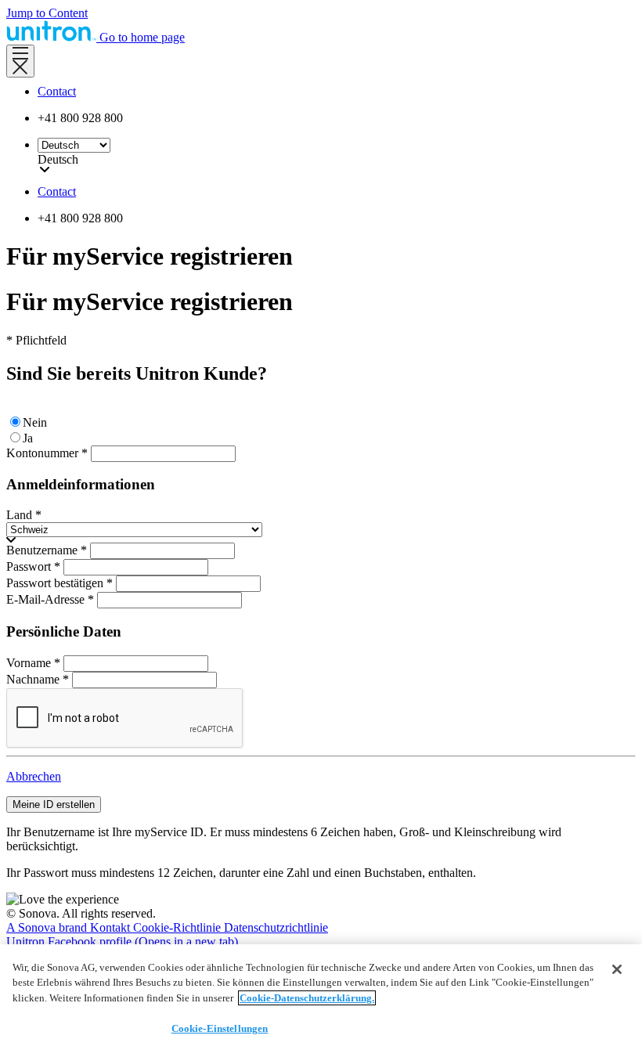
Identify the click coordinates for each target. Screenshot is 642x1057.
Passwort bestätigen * (59, 583)
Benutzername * (46, 550)
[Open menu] (20, 61)
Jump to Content (47, 13)
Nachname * (37, 679)
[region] (321, 1000)
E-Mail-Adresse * (50, 599)
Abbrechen (33, 776)
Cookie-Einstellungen (220, 1028)
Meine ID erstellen (54, 804)
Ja (28, 438)
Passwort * (33, 566)
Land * (23, 514)
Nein (35, 422)
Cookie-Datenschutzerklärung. (307, 998)
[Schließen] (617, 969)
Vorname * (33, 662)
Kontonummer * (47, 453)
